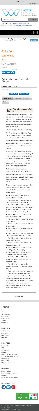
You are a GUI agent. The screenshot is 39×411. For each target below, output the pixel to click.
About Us (4, 312)
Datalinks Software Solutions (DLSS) (22, 405)
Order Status (4, 337)
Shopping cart (25, 23)
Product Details (7, 98)
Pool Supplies (12, 39)
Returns (3, 352)
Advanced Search (6, 316)
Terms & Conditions (6, 409)
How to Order (5, 346)
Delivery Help (5, 350)
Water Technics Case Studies (9, 377)
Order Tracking (5, 335)
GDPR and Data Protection (8, 363)
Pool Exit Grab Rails (10, 41)
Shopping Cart (33, 3)
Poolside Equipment (23, 39)
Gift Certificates (5, 314)
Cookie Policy (5, 360)
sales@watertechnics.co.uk (24, 26)
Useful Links (4, 375)
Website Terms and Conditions (9, 356)
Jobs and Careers (6, 371)
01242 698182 (6, 26)
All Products (4, 333)
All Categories (5, 331)
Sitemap (3, 320)
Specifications (18, 98)
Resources (27, 98)
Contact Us (4, 322)
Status (23, 1)
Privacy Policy (5, 358)
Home (4, 39)
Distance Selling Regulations (9, 373)
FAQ (2, 348)
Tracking (16, 1)
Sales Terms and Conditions (9, 354)
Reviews (5, 102)
